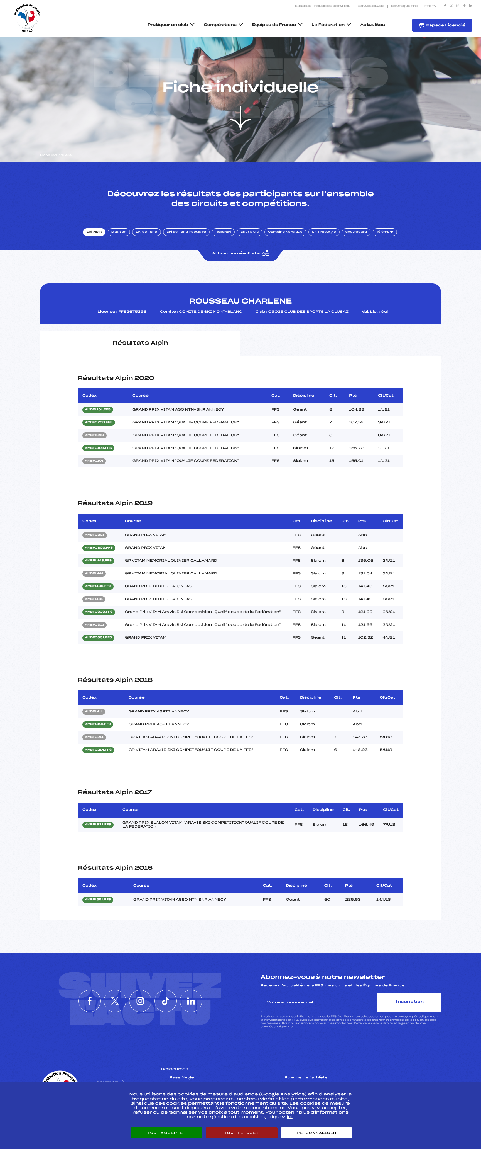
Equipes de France (274, 25)
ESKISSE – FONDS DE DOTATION (322, 6)
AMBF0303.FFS (98, 612)
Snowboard (356, 232)
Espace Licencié (445, 25)
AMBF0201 (94, 435)
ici (291, 1027)
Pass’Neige (182, 1077)
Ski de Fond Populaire (186, 232)
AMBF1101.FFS (98, 409)
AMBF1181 (94, 599)
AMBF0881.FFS (98, 637)
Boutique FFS (404, 6)
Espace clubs (370, 6)
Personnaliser (316, 1133)
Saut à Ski (249, 232)
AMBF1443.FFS (98, 560)
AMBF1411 (94, 711)
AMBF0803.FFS (99, 548)
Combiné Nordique (285, 232)
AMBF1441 (94, 573)
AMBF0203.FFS (98, 422)
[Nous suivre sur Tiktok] (464, 6)
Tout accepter (166, 1133)
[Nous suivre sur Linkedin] (470, 6)
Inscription (409, 1002)
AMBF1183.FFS (98, 586)
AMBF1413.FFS (98, 724)
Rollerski (223, 232)
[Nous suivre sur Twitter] (451, 6)
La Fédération (328, 25)
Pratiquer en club (168, 25)
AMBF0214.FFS (98, 750)
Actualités (372, 25)
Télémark (384, 232)
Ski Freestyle (324, 232)
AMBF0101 (94, 461)
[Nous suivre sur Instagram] (457, 6)
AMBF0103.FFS (98, 448)
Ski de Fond (146, 232)
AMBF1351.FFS (98, 899)
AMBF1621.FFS (98, 824)
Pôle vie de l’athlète (306, 1077)
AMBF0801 (94, 535)
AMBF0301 (94, 625)
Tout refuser (241, 1133)
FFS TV (430, 6)
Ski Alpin (94, 232)
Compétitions (220, 25)
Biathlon (118, 232)
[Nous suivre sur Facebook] (444, 6)
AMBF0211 (94, 737)
